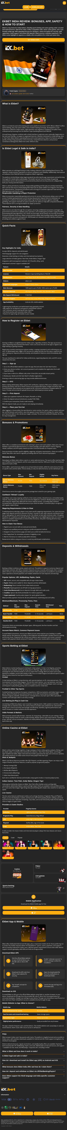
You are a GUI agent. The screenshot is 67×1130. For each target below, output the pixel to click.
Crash (12, 837)
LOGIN (26, 7)
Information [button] (5, 1095)
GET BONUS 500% (33, 40)
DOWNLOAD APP (37, 7)
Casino (6, 837)
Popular (20, 837)
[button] (8, 845)
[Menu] (64, 3)
